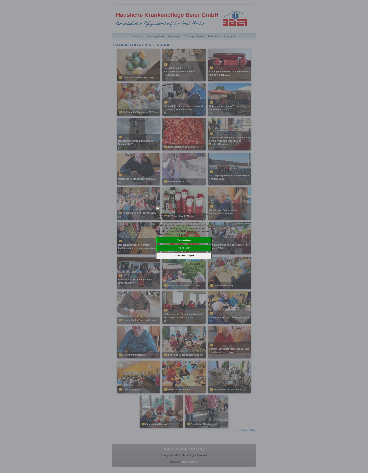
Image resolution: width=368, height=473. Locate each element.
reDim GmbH (194, 264)
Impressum (195, 260)
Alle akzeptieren (184, 240)
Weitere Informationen (178, 260)
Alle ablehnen (184, 248)
